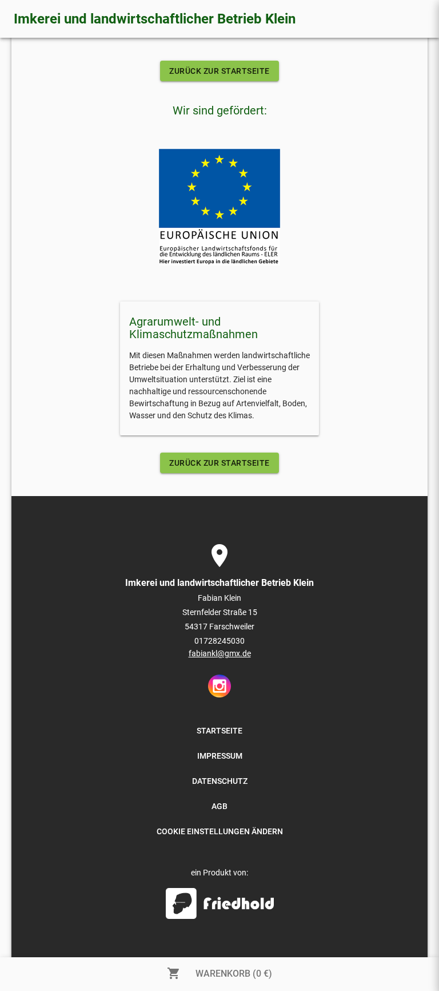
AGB (219, 806)
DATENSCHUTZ (220, 781)
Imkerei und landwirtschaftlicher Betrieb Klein (155, 19)
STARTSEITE (219, 730)
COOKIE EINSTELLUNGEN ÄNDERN (220, 831)
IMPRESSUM (219, 755)
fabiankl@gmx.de (220, 653)
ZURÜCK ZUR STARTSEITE (219, 71)
